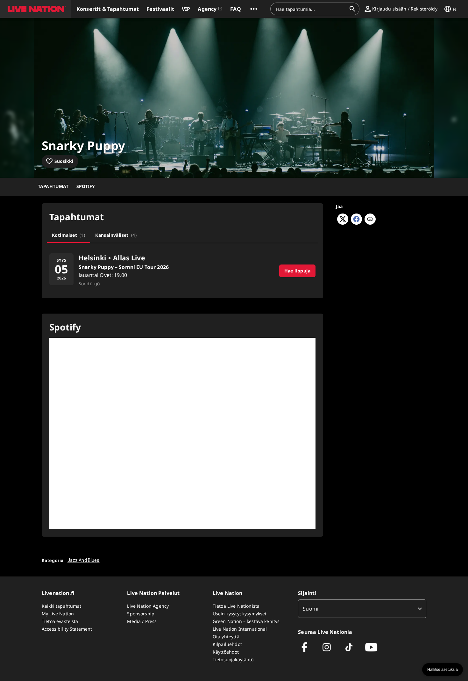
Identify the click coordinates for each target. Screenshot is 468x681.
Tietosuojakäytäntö (233, 659)
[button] (35, 9)
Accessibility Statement (67, 629)
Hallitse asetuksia (442, 669)
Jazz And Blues (83, 560)
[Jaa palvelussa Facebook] (356, 222)
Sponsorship (140, 614)
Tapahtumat (53, 186)
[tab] (68, 235)
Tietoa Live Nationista (236, 606)
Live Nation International (240, 629)
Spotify (85, 186)
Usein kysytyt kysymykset (240, 614)
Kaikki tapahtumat (62, 606)
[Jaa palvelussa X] (342, 222)
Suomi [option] (310, 608)
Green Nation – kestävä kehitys (246, 621)
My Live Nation (58, 614)
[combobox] (311, 9)
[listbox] (362, 609)
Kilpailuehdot (227, 644)
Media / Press (142, 621)
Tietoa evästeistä (60, 621)
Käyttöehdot (226, 652)
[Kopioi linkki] (370, 220)
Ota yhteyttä (226, 637)
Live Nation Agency (148, 606)
